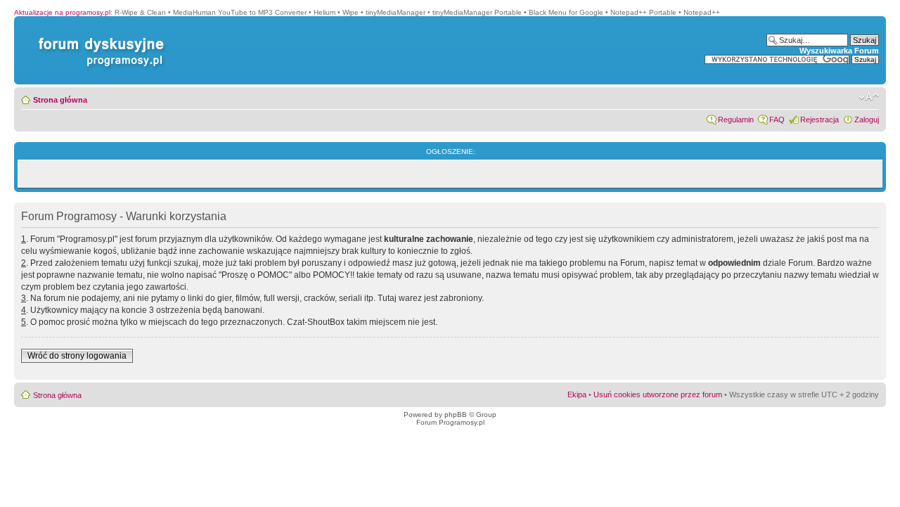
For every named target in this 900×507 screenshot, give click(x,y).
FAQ (777, 119)
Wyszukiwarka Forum (839, 50)
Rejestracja (819, 119)
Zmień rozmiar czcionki (869, 97)
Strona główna (60, 100)
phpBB (455, 414)
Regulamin (736, 119)
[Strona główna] (98, 38)
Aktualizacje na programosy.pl (62, 12)
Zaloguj (866, 119)
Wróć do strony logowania (77, 356)
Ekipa (576, 394)
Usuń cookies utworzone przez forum (657, 394)
